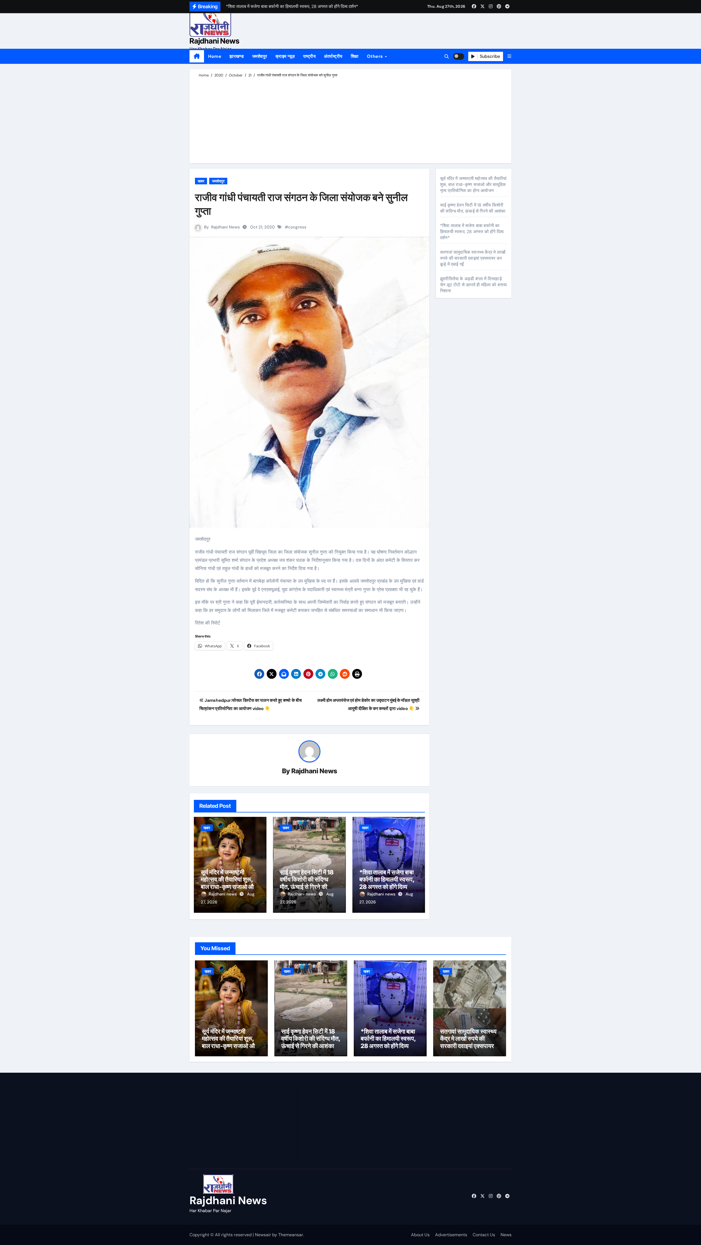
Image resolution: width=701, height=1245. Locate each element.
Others (375, 56)
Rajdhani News (214, 40)
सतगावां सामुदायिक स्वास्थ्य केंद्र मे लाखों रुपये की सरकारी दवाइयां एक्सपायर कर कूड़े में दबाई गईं (472, 258)
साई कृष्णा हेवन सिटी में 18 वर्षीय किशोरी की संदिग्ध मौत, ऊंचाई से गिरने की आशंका (307, 883)
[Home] (196, 56)
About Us (420, 1235)
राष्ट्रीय (309, 56)
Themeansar (290, 1235)
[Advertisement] (351, 119)
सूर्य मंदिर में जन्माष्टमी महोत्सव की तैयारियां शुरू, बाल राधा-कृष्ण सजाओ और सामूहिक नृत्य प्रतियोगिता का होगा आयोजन (229, 887)
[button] (509, 56)
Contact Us (484, 1235)
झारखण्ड (236, 56)
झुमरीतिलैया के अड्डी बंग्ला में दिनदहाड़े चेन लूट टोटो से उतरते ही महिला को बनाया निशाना (473, 285)
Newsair (263, 1235)
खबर (201, 181)
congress (297, 227)
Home (214, 56)
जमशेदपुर (259, 56)
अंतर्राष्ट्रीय (333, 56)
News (506, 1235)
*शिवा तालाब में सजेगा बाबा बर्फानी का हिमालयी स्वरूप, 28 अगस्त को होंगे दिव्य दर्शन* (387, 883)
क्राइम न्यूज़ (285, 56)
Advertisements (451, 1235)
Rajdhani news (223, 894)
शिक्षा (355, 56)
